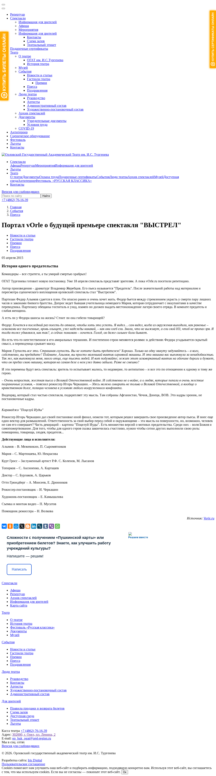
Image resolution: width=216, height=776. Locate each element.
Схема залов (36, 41)
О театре (25, 56)
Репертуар (17, 14)
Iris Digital (35, 760)
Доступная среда (22, 716)
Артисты (33, 102)
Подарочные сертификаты (29, 48)
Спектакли (18, 18)
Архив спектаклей (32, 113)
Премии (41, 83)
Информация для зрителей (38, 22)
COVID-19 (26, 128)
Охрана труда (49, 177)
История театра (38, 64)
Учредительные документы (46, 121)
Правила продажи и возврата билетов (37, 708)
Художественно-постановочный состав (55, 109)
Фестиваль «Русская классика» (32, 627)
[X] (21, 526)
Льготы (15, 143)
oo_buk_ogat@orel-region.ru (31, 738)
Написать (19, 569)
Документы (27, 117)
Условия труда (37, 124)
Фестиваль (18, 140)
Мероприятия (28, 29)
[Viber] (51, 526)
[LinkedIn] (33, 526)
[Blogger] (27, 526)
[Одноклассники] (10, 526)
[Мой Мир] (16, 526)
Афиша (24, 26)
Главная (16, 207)
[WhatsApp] (57, 526)
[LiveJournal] (39, 526)
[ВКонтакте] (4, 526)
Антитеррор (19, 132)
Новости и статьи (39, 75)
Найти (46, 195)
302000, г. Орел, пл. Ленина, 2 (33, 734)
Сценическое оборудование (30, 136)
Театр (14, 52)
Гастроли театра (38, 79)
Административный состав (46, 105)
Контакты (34, 37)
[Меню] (3, 4)
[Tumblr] (45, 526)
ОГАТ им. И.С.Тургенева (45, 60)
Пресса (32, 86)
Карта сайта (18, 605)
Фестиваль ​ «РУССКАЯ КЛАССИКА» (63, 181)
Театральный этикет (41, 45)
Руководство (36, 98)
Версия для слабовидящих (20, 191)
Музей (23, 67)
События (25, 71)
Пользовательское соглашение (23, 764)
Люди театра (28, 94)
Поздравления (37, 90)
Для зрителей (11, 701)
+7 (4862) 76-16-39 (15, 200)
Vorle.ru (209, 518)
